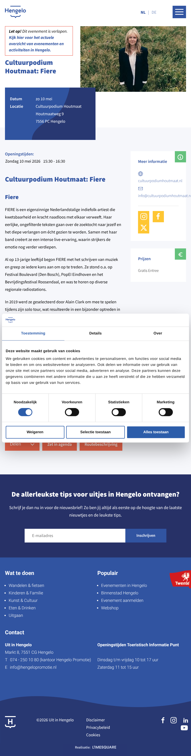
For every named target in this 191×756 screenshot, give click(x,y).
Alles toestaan (156, 432)
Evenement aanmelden (122, 600)
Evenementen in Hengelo (124, 585)
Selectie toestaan (95, 432)
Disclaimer (95, 720)
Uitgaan (16, 615)
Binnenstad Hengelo (120, 593)
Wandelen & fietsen (26, 585)
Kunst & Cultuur (23, 600)
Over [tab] (157, 333)
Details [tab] (95, 333)
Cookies (93, 735)
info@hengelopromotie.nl (33, 667)
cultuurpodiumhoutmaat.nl (160, 180)
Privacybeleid (98, 727)
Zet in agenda (59, 444)
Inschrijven (146, 535)
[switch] (72, 412)
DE (154, 12)
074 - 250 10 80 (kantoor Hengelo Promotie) (50, 659)
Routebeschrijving (101, 444)
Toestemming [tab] (33, 333)
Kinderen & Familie (26, 593)
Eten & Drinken (22, 608)
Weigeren (35, 432)
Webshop (110, 608)
